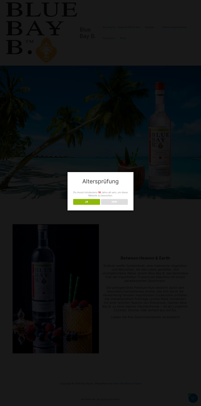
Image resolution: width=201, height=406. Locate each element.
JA (86, 201)
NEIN (114, 201)
